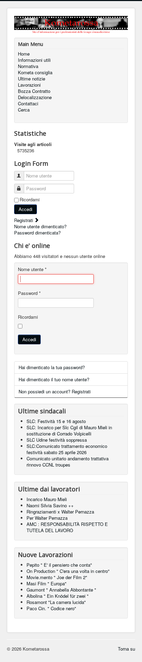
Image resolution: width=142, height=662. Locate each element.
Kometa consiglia (35, 72)
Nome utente (32, 269)
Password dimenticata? (37, 232)
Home (24, 54)
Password (29, 293)
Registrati (24, 220)
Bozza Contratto (34, 91)
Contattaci (28, 103)
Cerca (24, 110)
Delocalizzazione (35, 97)
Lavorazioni (29, 85)
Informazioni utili (34, 60)
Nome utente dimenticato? (40, 226)
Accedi (25, 209)
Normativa (28, 66)
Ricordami (30, 199)
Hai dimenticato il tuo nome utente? (54, 379)
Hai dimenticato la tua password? (52, 367)
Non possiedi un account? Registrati (55, 391)
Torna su (126, 648)
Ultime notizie (31, 79)
